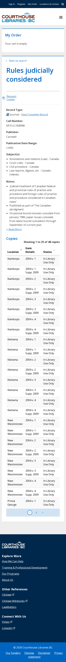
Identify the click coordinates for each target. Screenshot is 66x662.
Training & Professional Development (24, 567)
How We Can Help (12, 561)
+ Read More (14, 229)
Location (13, 252)
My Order (32, 4)
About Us (7, 580)
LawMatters (9, 607)
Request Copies (11, 98)
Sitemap (29, 653)
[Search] (62, 4)
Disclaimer (44, 653)
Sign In (11, 4)
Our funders (13, 653)
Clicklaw (13, 601)
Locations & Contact (49, 4)
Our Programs (10, 574)
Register (21, 4)
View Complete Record (34, 114)
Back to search (18, 60)
